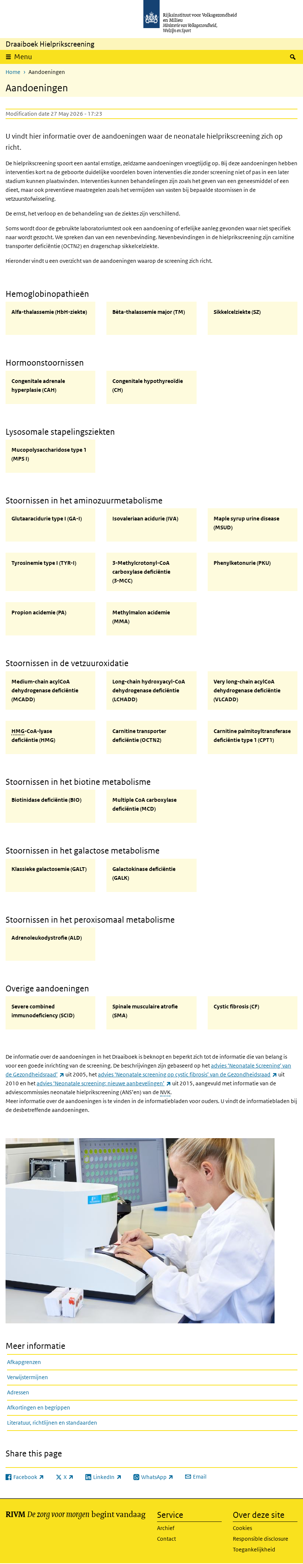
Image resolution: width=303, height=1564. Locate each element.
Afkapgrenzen (24, 1361)
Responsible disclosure (260, 1538)
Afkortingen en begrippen (38, 1407)
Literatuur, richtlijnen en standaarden (52, 1422)
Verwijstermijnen (27, 1377)
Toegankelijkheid (254, 1549)
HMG (17, 730)
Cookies (242, 1527)
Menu (23, 56)
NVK (165, 1092)
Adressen (18, 1392)
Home (13, 71)
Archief (165, 1527)
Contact (166, 1538)
